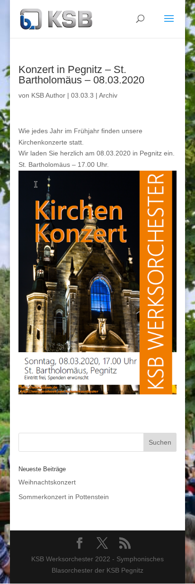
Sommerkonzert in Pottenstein (63, 497)
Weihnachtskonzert (47, 482)
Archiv (108, 95)
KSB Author (48, 95)
